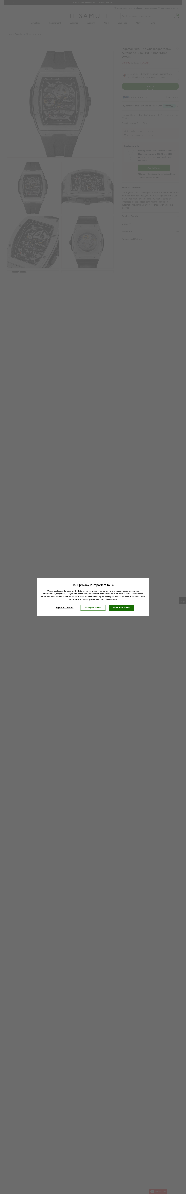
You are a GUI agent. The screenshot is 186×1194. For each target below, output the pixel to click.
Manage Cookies (93, 607)
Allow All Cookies (121, 607)
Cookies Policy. (110, 599)
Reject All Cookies (65, 607)
